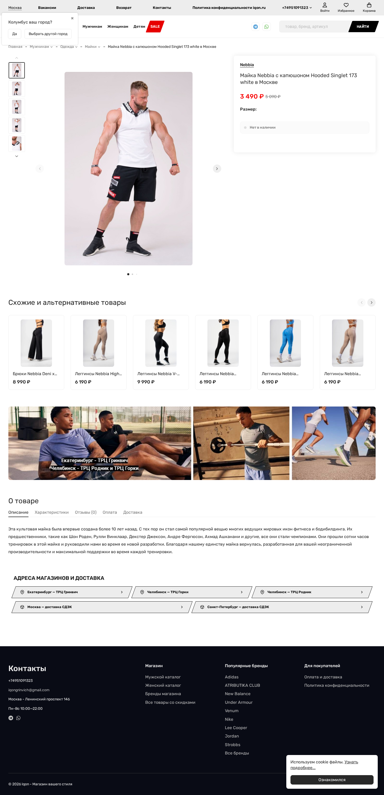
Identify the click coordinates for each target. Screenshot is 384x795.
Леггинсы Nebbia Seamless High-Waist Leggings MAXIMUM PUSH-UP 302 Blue (282, 374)
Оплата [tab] (110, 512)
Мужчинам (92, 26)
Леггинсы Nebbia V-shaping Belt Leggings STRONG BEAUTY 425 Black (159, 374)
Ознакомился (332, 779)
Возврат (124, 7)
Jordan (232, 736)
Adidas (231, 676)
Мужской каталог (163, 676)
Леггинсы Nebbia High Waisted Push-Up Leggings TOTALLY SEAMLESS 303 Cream (97, 374)
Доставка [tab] (132, 512)
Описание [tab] (18, 512)
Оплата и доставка (323, 676)
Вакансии (47, 7)
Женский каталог (163, 685)
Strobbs (232, 744)
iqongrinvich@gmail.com (28, 690)
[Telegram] (255, 26)
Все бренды (237, 753)
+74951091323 (295, 7)
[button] (128, 274)
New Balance (238, 693)
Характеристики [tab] (52, 512)
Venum (231, 710)
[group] (128, 169)
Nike (229, 719)
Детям (139, 26)
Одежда (67, 46)
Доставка (86, 7)
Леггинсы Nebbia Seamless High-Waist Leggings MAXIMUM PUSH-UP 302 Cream (344, 374)
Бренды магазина (163, 693)
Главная (15, 46)
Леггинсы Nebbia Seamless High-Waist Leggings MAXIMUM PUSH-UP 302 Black (220, 374)
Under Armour (239, 702)
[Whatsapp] (266, 26)
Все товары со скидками (170, 702)
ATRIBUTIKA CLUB (242, 685)
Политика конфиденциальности (336, 685)
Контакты (162, 7)
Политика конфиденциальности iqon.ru (229, 7)
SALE (155, 26)
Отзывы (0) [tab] (85, 512)
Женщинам (117, 26)
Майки (91, 46)
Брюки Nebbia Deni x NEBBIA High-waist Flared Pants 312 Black (35, 374)
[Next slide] (217, 168)
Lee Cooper (236, 727)
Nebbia (247, 64)
